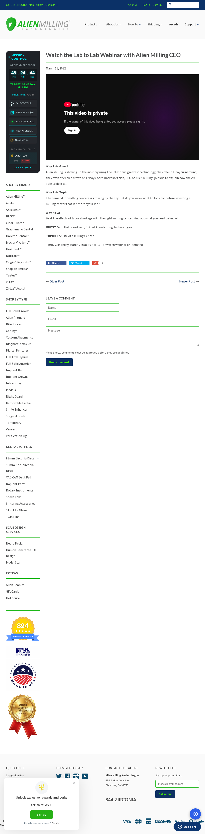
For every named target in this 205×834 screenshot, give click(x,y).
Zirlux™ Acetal (15, 288)
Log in (146, 5)
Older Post (57, 281)
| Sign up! (157, 5)
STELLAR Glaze (16, 510)
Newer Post (187, 281)
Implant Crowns (17, 377)
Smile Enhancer (16, 409)
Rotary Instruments (19, 490)
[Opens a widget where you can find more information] (187, 827)
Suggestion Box (15, 775)
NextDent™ (13, 249)
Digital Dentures (17, 350)
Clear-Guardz (15, 223)
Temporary (13, 423)
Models (11, 390)
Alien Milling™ (15, 196)
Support (191, 24)
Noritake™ (13, 256)
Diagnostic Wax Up (18, 344)
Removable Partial (19, 403)
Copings (11, 331)
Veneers (11, 429)
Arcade (173, 24)
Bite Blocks (14, 324)
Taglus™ (11, 275)
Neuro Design (15, 543)
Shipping (154, 24)
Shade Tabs (13, 497)
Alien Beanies (15, 585)
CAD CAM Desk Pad (18, 477)
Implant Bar (14, 370)
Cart (134, 5)
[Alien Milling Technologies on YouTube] (85, 778)
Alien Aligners (15, 318)
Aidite (10, 203)
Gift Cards (12, 591)
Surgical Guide (15, 416)
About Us (112, 24)
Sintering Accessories (20, 503)
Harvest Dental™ (17, 236)
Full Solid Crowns (17, 311)
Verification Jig (16, 436)
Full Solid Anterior (18, 364)
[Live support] (195, 814)
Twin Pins (12, 517)
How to (133, 24)
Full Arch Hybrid (17, 357)
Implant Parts (15, 484)
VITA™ (10, 282)
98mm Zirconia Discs (20, 458)
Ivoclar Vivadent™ (18, 242)
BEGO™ (11, 216)
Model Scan (13, 562)
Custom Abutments (19, 337)
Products (90, 24)
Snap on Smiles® (17, 269)
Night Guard (14, 396)
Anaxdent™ (13, 210)
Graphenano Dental (19, 229)
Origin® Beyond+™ (18, 262)
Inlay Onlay (13, 383)
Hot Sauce (13, 598)
